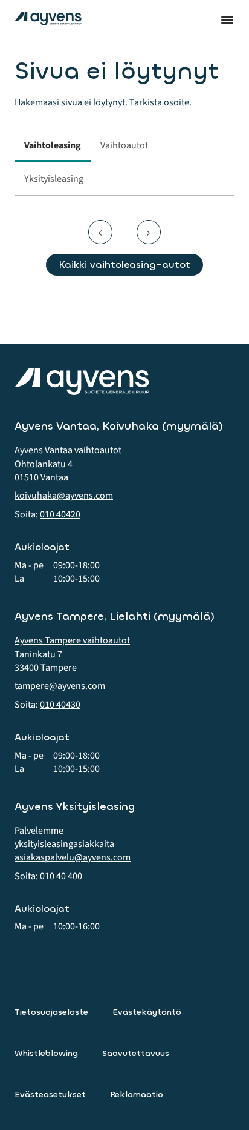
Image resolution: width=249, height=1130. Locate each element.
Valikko (227, 20)
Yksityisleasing (53, 178)
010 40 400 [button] (61, 876)
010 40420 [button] (60, 514)
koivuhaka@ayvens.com (64, 495)
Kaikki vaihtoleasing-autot (124, 264)
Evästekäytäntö (146, 1012)
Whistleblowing (46, 1053)
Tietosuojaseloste (51, 1012)
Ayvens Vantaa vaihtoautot (68, 450)
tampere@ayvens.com (60, 686)
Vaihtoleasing (52, 145)
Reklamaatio (136, 1094)
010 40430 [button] (60, 704)
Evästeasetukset (50, 1094)
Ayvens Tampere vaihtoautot (72, 640)
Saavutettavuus (135, 1053)
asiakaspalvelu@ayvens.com (73, 857)
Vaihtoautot (124, 145)
